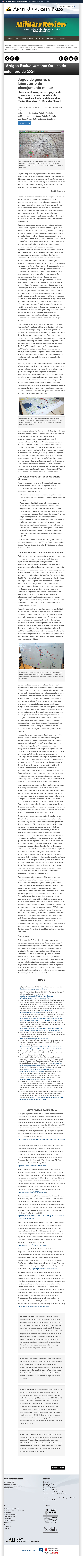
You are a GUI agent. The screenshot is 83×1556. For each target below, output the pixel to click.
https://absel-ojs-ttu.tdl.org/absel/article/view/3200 (36, 1011)
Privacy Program (9, 1520)
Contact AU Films (48, 1484)
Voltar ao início (58, 1467)
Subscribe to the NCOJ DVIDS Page (54, 1494)
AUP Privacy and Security (12, 1509)
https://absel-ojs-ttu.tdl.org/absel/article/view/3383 (35, 1079)
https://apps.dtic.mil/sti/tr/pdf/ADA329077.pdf (32, 1192)
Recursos (62, 38)
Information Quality (10, 1515)
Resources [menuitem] (68, 16)
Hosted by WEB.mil (28, 1550)
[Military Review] (41, 27)
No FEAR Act (8, 1522)
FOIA (5, 1524)
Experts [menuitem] (44, 16)
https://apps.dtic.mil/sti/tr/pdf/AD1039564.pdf (34, 1039)
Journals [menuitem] (15, 16)
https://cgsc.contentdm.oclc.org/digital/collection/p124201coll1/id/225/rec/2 (41, 1139)
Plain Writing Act (9, 1517)
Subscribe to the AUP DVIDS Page (54, 1492)
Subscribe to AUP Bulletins (51, 1490)
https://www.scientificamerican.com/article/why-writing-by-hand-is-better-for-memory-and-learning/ (42, 1098)
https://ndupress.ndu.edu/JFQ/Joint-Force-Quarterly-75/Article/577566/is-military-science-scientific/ (36, 997)
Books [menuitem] (8, 16)
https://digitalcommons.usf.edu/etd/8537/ (45, 1269)
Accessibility (8, 1518)
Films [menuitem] (22, 16)
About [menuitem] (61, 16)
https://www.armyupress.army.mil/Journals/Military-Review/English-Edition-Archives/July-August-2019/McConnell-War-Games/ (41, 1019)
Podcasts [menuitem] (29, 16)
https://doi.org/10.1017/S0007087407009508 (32, 1245)
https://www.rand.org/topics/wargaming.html (33, 989)
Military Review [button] (13, 38)
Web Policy (7, 1513)
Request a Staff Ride (49, 1488)
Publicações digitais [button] (27, 38)
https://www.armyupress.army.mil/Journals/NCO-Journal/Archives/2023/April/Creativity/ (37, 1070)
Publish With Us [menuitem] (53, 16)
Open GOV (7, 1526)
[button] (44, 2)
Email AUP (46, 1482)
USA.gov (6, 1528)
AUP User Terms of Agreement (14, 1511)
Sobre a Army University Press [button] (46, 38)
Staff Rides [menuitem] (36, 16)
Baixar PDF (24, 123)
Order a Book (47, 1486)
